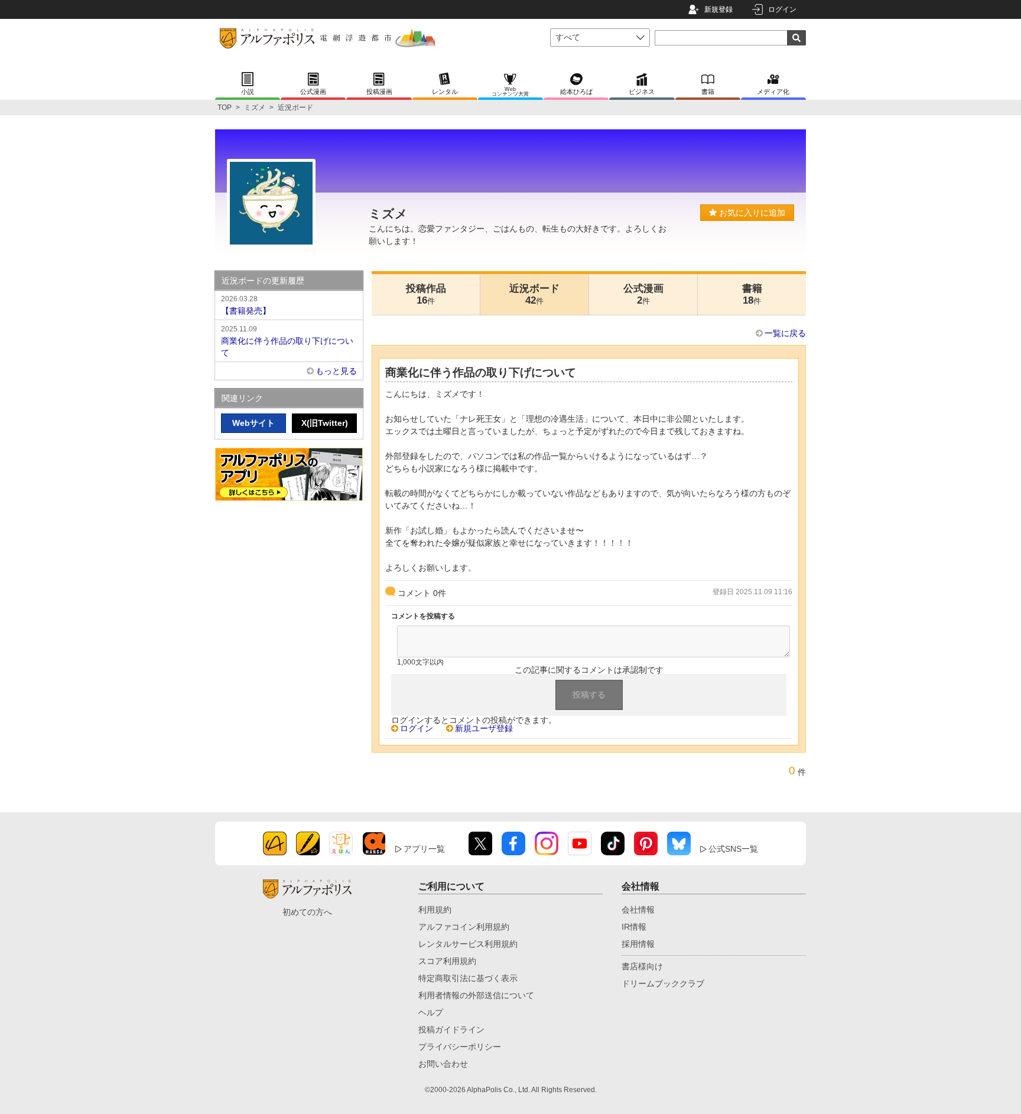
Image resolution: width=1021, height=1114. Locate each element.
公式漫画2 (643, 294)
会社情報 (638, 909)
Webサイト (253, 423)
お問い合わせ (443, 1064)
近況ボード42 (534, 294)
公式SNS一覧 (733, 849)
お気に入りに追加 (751, 212)
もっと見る (336, 371)
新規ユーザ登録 (484, 728)
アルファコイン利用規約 (463, 926)
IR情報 (634, 926)
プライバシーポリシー (459, 1046)
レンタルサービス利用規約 (468, 944)
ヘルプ (430, 1012)
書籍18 (752, 294)
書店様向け (642, 966)
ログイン (782, 9)
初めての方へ (307, 912)
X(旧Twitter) (324, 423)
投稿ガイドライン (451, 1029)
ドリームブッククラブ (663, 983)
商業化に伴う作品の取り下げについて (287, 341)
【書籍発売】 (246, 305)
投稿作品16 (426, 294)
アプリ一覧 (424, 849)
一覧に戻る (785, 333)
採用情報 (638, 944)
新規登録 (718, 9)
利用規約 (434, 909)
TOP (224, 107)
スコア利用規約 (447, 961)
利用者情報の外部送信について (476, 995)
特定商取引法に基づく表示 (468, 978)
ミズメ (254, 107)
